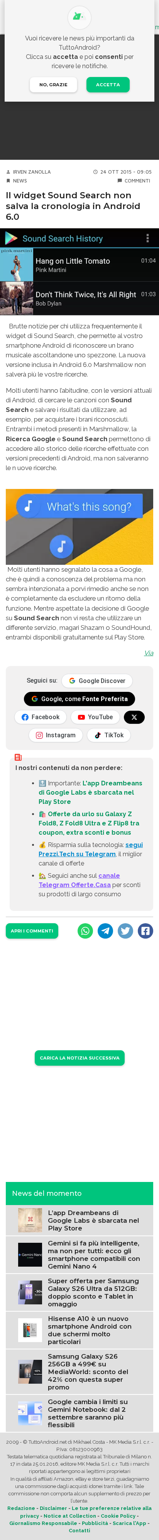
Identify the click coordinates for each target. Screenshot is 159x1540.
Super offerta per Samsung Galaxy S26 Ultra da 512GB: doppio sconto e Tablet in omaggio (93, 1292)
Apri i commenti (32, 931)
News (20, 181)
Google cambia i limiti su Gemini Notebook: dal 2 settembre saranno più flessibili (88, 1413)
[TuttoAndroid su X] (134, 717)
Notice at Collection (70, 1516)
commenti (137, 181)
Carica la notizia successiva (80, 1058)
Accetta (108, 84)
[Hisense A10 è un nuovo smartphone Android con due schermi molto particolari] (30, 1329)
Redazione (21, 1508)
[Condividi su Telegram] (105, 931)
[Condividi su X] (125, 931)
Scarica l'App (129, 1523)
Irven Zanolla (32, 172)
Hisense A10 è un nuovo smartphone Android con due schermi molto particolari (90, 1330)
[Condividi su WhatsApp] (85, 931)
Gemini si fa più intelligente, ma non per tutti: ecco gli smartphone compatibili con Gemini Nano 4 (94, 1254)
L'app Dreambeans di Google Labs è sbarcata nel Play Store (90, 792)
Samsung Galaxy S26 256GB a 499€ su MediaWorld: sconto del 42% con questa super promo (88, 1372)
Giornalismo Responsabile (43, 1523)
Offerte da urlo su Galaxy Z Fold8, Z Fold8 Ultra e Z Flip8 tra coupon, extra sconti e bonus (89, 823)
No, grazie (53, 84)
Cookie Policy (118, 1516)
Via (148, 653)
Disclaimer (53, 1508)
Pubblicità (95, 1523)
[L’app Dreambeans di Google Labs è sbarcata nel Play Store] (30, 1220)
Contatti (79, 1530)
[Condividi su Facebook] (145, 931)
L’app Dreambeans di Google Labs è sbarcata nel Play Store (93, 1220)
